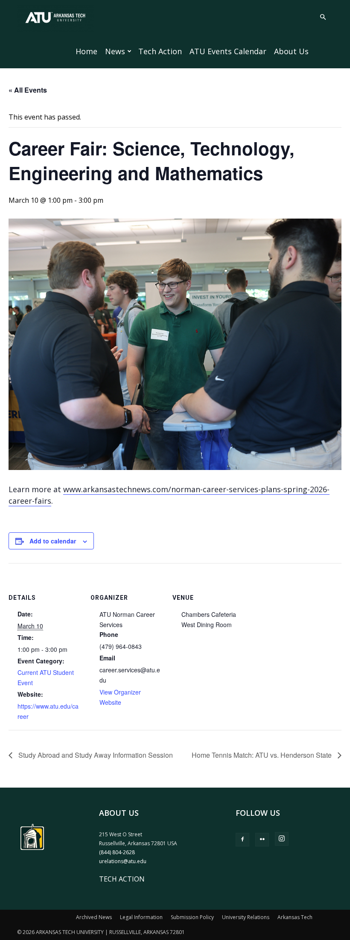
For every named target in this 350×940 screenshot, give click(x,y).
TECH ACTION (122, 879)
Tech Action (160, 51)
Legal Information (141, 917)
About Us (291, 51)
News (115, 51)
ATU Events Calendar (228, 51)
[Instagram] (282, 839)
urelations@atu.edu (122, 861)
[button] (322, 17)
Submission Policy (192, 917)
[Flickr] (262, 840)
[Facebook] (242, 840)
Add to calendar (52, 541)
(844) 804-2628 (117, 852)
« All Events (28, 90)
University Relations (245, 917)
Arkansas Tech (294, 917)
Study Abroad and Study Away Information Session (95, 755)
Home (86, 51)
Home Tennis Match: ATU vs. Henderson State (262, 755)
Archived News (94, 917)
